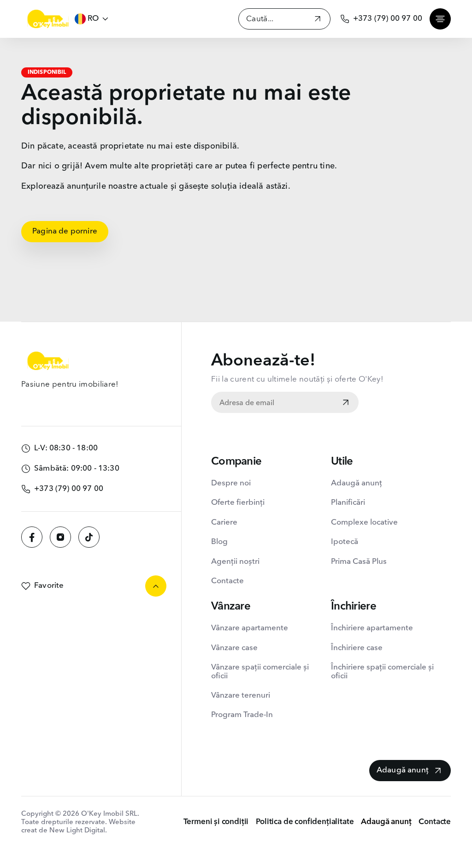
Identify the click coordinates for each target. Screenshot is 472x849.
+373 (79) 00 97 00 (387, 19)
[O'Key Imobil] (48, 19)
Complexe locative (364, 522)
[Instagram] (60, 537)
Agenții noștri (235, 562)
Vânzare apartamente (249, 628)
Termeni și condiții (216, 822)
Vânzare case (234, 648)
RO (93, 19)
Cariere (224, 522)
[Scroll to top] (155, 586)
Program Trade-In (242, 715)
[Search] (317, 20)
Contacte (227, 581)
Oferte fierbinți (238, 503)
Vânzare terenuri (240, 696)
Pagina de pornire (64, 231)
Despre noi (231, 483)
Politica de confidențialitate (305, 822)
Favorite (49, 586)
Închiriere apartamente (372, 628)
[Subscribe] (345, 403)
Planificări (348, 503)
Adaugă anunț (356, 483)
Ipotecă (344, 542)
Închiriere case (357, 648)
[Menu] (440, 19)
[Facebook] (31, 537)
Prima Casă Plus (359, 562)
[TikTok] (89, 537)
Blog (219, 542)
